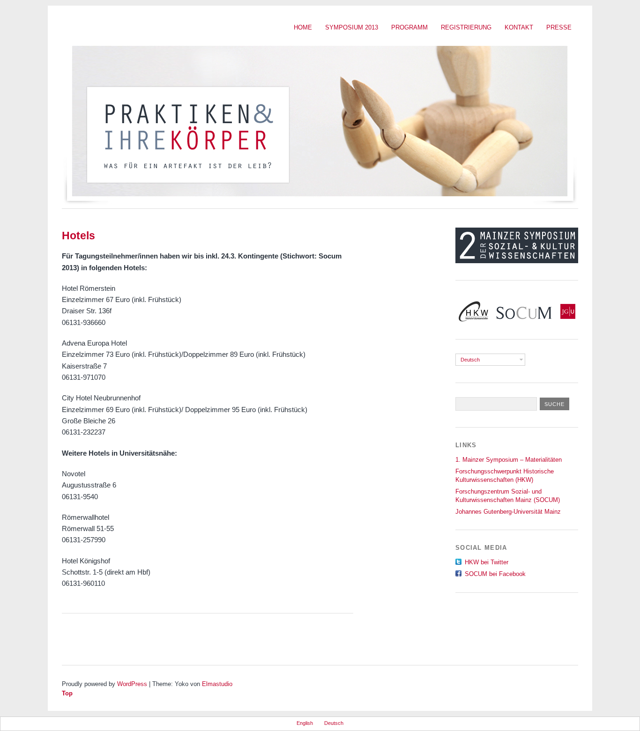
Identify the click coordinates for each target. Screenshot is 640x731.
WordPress (132, 683)
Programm (409, 27)
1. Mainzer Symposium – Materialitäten (508, 459)
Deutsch (470, 359)
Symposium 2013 (351, 27)
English (305, 723)
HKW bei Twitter (486, 562)
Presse (559, 27)
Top (67, 693)
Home (303, 27)
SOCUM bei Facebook (495, 573)
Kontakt (519, 27)
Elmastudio (217, 683)
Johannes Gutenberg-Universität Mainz (508, 511)
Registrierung (466, 27)
